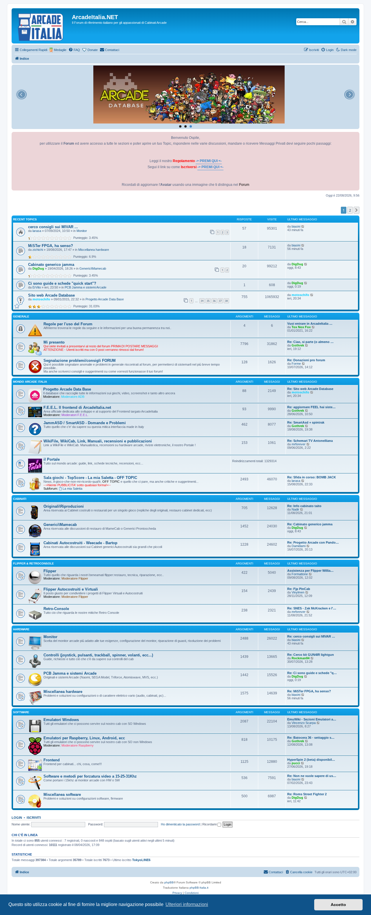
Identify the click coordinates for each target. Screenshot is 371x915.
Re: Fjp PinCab (298, 589)
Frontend (51, 760)
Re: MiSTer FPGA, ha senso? (309, 691)
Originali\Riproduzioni (63, 506)
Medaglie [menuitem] (60, 50)
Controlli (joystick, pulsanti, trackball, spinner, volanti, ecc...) (98, 655)
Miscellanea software (62, 794)
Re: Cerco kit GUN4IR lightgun (310, 654)
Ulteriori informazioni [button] (187, 904)
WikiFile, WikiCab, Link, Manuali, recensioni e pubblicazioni (97, 441)
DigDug (38, 268)
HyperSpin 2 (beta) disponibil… (311, 759)
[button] (356, 210)
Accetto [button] (338, 904)
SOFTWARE (21, 712)
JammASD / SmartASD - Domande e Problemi (84, 423)
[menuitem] (74, 49)
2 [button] (350, 210)
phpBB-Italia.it (199, 887)
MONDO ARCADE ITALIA (30, 381)
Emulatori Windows (61, 720)
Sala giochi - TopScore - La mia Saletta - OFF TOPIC (90, 477)
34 (202, 301)
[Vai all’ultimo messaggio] (303, 226)
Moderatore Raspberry (77, 745)
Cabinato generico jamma (51, 264)
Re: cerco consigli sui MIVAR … (311, 636)
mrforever (298, 444)
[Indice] (42, 26)
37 (220, 301)
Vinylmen (298, 592)
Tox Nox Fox (301, 327)
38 (226, 301)
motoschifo (41, 299)
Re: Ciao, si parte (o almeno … (310, 342)
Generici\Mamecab (92, 268)
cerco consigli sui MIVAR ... (53, 227)
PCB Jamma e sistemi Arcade (85, 287)
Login (17, 817)
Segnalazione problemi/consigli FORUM (79, 360)
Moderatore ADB (72, 396)
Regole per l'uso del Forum (67, 324)
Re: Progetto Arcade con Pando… (313, 542)
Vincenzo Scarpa (304, 723)
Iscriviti (34, 817)
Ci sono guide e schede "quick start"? (62, 283)
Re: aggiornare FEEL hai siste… (311, 407)
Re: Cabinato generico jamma (309, 524)
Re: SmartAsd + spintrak (305, 422)
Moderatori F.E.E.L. (74, 415)
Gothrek (298, 345)
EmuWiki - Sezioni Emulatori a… (311, 719)
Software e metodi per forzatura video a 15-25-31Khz (90, 776)
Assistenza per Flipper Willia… (310, 570)
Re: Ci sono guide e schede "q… (312, 673)
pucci (296, 763)
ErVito (36, 287)
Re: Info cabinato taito (304, 506)
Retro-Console (56, 609)
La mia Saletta (72, 488)
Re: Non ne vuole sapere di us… (311, 776)
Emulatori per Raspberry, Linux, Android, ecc (84, 738)
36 (214, 301)
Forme (296, 363)
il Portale (51, 459)
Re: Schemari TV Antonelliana (310, 440)
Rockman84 (301, 658)
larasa (36, 231)
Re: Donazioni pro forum (306, 360)
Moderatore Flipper (74, 578)
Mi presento (54, 342)
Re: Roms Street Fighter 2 (307, 794)
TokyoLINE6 (141, 860)
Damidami (298, 546)
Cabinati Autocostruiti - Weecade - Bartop (80, 543)
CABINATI (19, 498)
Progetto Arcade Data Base (105, 299)
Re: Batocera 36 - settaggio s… (310, 737)
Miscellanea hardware (93, 249)
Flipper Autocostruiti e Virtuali (70, 589)
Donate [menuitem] (93, 50)
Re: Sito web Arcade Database (310, 389)
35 (208, 301)
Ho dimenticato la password (180, 824)
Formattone (300, 574)
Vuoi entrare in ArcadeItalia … (309, 323)
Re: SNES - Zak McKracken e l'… (311, 608)
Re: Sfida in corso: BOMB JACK (311, 477)
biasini (296, 226)
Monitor (82, 231)
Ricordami (209, 824)
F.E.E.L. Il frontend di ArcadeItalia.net (77, 407)
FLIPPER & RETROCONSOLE (33, 563)
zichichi (37, 249)
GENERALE (21, 316)
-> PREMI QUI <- (209, 161)
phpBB (169, 882)
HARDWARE (21, 629)
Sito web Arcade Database (51, 295)
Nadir (295, 509)
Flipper (49, 571)
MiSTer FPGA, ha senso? (50, 246)
